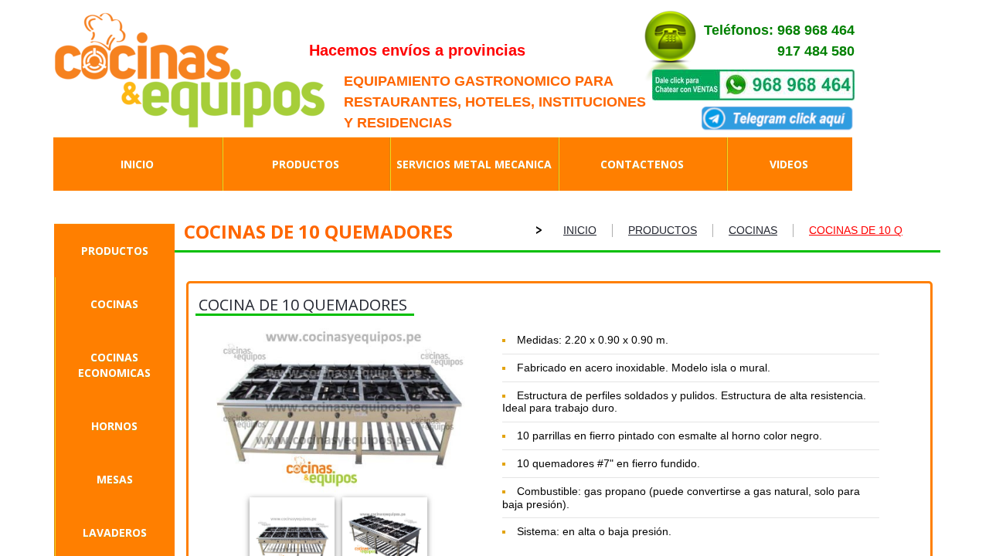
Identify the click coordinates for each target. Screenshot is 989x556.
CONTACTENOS (642, 164)
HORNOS (114, 426)
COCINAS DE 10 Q (855, 230)
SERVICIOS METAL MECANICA (474, 164)
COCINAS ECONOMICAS (114, 365)
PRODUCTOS (114, 250)
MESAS (115, 479)
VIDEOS (789, 164)
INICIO (579, 230)
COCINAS (114, 304)
